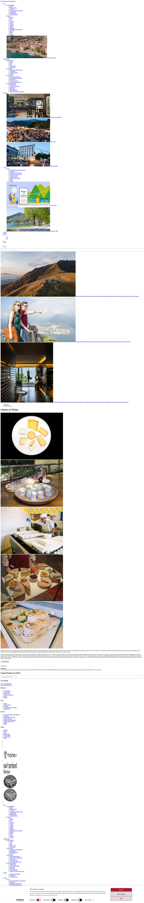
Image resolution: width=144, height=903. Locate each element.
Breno (11, 18)
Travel (5, 167)
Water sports (12, 66)
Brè (10, 20)
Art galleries (12, 71)
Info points (6, 716)
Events (5, 93)
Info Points (12, 171)
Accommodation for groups (16, 10)
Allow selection (121, 894)
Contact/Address (4, 661)
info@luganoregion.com (6, 685)
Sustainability (7, 734)
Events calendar (13, 876)
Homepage (6, 404)
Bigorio (11, 17)
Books (11, 181)
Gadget (11, 179)
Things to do (7, 59)
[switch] (53, 900)
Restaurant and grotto (15, 76)
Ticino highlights (14, 90)
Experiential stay (13, 14)
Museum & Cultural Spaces (16, 70)
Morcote (12, 31)
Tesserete (12, 35)
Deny (121, 898)
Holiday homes (13, 7)
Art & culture (10, 68)
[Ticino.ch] (10, 760)
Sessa (11, 33)
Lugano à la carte (14, 175)
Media (5, 731)
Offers (5, 233)
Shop (5, 246)
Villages (8, 16)
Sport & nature (10, 60)
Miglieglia (12, 28)
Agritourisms (13, 12)
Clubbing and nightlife (15, 874)
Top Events (12, 875)
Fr (7, 239)
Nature (11, 61)
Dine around (13, 79)
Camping (12, 9)
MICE (5, 232)
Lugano (11, 837)
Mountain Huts (13, 13)
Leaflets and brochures (15, 178)
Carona (11, 22)
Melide (11, 26)
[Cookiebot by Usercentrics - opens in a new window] (19, 900)
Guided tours (13, 84)
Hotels (11, 6)
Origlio (11, 32)
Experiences (12, 87)
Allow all (121, 889)
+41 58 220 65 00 (6, 683)
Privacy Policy (7, 735)
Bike (11, 64)
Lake (11, 63)
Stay (5, 3)
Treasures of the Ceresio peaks (17, 91)
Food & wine (10, 75)
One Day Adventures (15, 86)
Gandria (11, 25)
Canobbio (12, 21)
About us (6, 730)
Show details (88, 900)
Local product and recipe (15, 82)
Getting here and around (15, 172)
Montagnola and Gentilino (16, 29)
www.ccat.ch (4, 665)
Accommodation (10, 5)
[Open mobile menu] (4, 242)
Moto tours (12, 89)
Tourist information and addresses (18, 170)
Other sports (12, 67)
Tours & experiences (11, 83)
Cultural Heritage (14, 72)
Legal (5, 732)
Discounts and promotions (16, 174)
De (7, 237)
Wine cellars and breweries (16, 78)
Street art (12, 74)
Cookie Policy (7, 736)
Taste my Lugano (14, 80)
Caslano (11, 24)
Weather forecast (13, 177)
